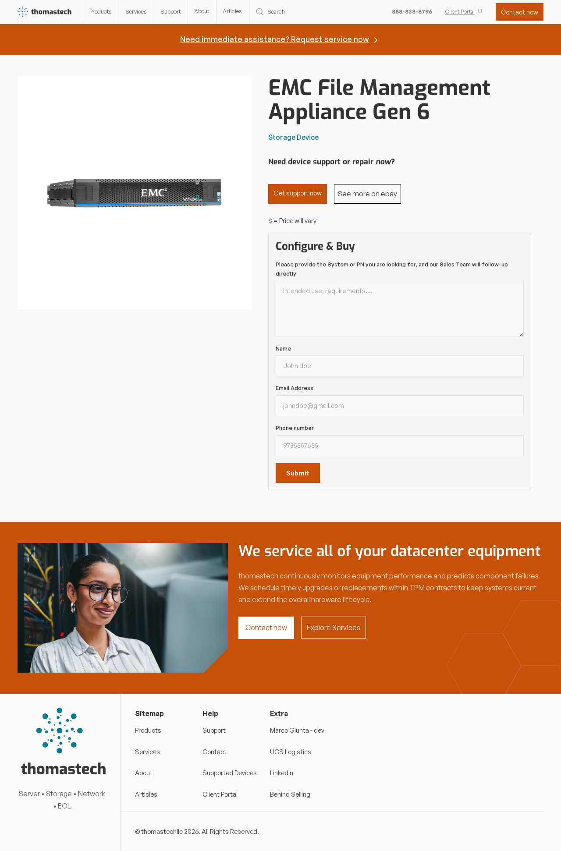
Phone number (295, 427)
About (201, 10)
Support (170, 11)
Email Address (294, 387)
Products (100, 11)
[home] (45, 12)
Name (283, 348)
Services (136, 11)
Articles (232, 10)
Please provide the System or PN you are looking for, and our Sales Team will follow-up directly (392, 269)
